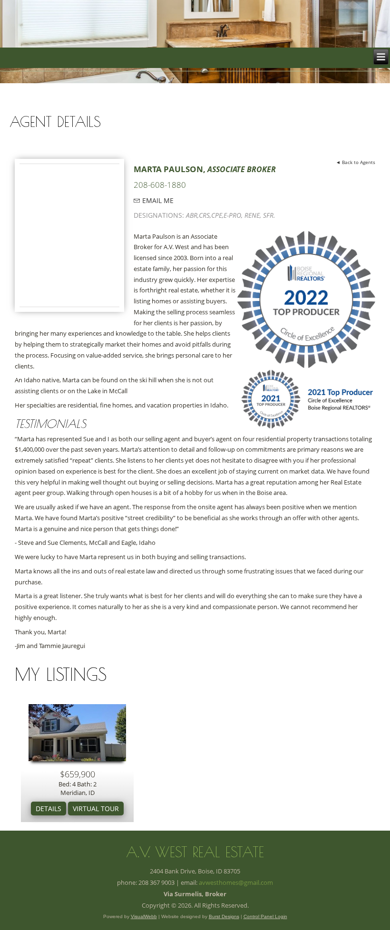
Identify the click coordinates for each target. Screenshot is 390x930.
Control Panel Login (265, 916)
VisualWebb (144, 916)
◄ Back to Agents (355, 162)
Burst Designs (224, 916)
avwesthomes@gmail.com (236, 882)
